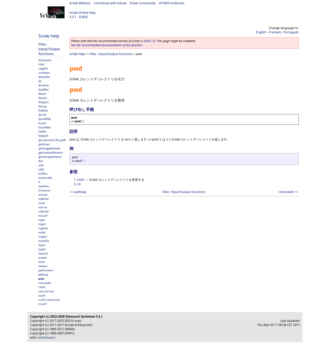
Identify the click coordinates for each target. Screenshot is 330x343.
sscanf (42, 304)
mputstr (43, 253)
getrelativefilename (50, 152)
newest (42, 266)
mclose (42, 194)
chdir (41, 64)
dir (40, 81)
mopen (42, 236)
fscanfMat (44, 127)
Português (291, 32)
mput (41, 245)
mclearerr (44, 190)
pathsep (43, 274)
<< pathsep (78, 192)
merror (42, 207)
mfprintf (43, 211)
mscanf (43, 215)
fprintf (42, 115)
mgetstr (43, 228)
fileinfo (42, 98)
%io (40, 161)
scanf (41, 295)
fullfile (42, 131)
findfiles (43, 110)
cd (79, 184)
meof (41, 203)
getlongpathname (49, 148)
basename (44, 60)
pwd (41, 279)
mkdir (42, 232)
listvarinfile (45, 178)
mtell (41, 262)
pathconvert (45, 270)
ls (39, 182)
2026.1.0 (149, 41)
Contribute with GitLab (110, 3)
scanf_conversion (49, 300)
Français (275, 32)
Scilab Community (143, 3)
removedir (44, 283)
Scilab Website (80, 3)
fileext (42, 94)
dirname (43, 85)
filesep (42, 106)
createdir (44, 73)
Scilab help (48, 36)
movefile (43, 241)
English (261, 32)
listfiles (42, 173)
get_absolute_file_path (52, 140)
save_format (46, 291)
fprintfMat (44, 119)
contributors (46, 337)
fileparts (43, 102)
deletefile (44, 77)
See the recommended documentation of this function (106, 45)
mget (41, 220)
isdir (41, 165)
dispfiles (43, 89)
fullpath (43, 136)
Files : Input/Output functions (49, 49)
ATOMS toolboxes (171, 3)
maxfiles (43, 186)
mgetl (42, 224)
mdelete (43, 199)
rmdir (41, 287)
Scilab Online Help (83, 13)
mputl (42, 249)
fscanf (42, 123)
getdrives (44, 144)
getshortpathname (49, 157)
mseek (42, 257)
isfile (41, 169)
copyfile (43, 68)
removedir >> (288, 192)
